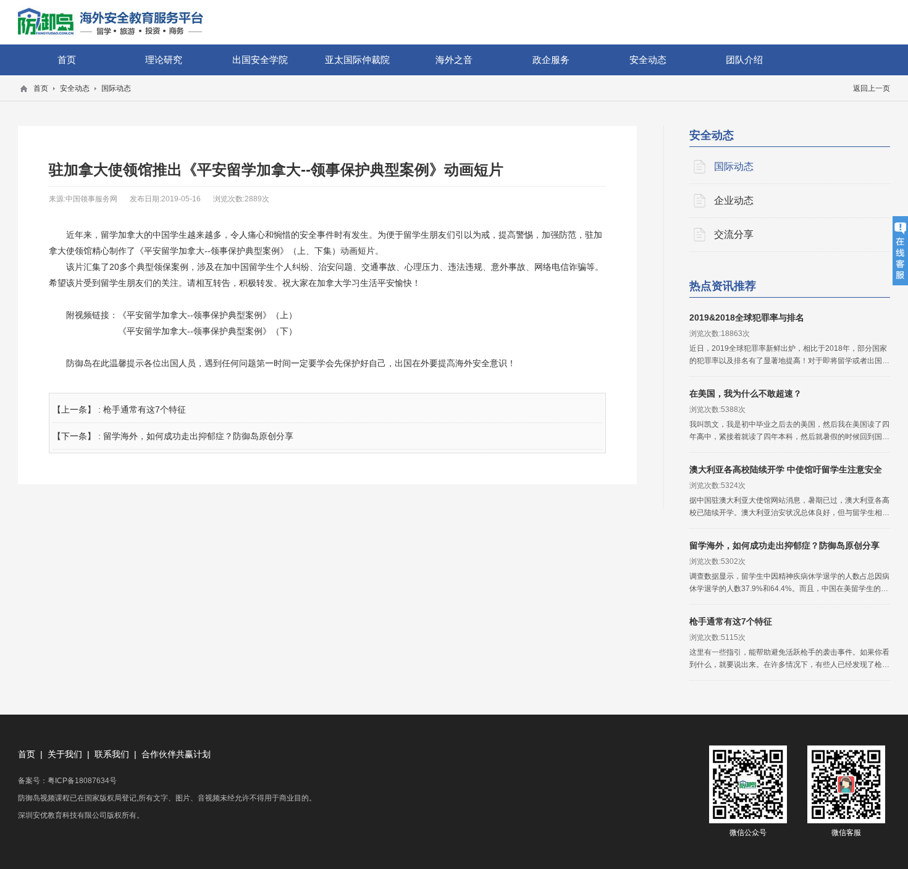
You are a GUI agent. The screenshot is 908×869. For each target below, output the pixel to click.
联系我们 (112, 754)
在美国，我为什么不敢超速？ (745, 393)
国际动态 (734, 166)
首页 (26, 754)
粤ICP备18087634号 (82, 780)
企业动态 (734, 200)
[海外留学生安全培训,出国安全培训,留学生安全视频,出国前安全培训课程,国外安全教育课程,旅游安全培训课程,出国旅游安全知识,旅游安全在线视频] (110, 22)
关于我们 (65, 754)
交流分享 (734, 234)
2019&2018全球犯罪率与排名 (746, 317)
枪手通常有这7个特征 (144, 409)
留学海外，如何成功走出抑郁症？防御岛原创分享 (198, 436)
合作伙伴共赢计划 (176, 754)
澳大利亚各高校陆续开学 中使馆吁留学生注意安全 (785, 469)
